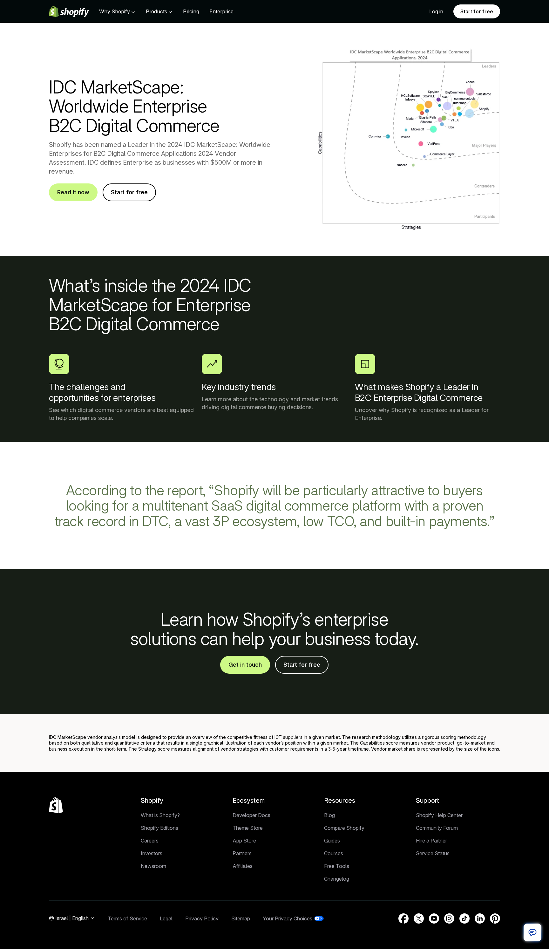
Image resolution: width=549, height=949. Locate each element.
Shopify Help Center (439, 815)
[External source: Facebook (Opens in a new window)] (403, 918)
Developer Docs (251, 815)
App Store (244, 840)
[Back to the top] (56, 805)
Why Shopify (114, 11)
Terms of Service (127, 918)
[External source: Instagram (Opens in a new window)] (449, 918)
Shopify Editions (159, 828)
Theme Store (248, 828)
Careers (150, 840)
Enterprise (221, 11)
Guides (332, 840)
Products (156, 11)
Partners (242, 853)
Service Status (433, 853)
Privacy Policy (202, 918)
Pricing (191, 11)
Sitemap (240, 918)
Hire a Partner (431, 840)
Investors (151, 853)
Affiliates (243, 866)
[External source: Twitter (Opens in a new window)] (419, 918)
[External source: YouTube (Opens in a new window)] (434, 918)
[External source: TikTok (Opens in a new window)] (464, 918)
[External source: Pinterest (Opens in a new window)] (495, 918)
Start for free (476, 11)
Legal (166, 918)
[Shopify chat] (532, 932)
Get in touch (245, 664)
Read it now (73, 192)
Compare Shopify (344, 828)
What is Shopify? (160, 815)
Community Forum (437, 828)
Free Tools (336, 866)
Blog (329, 815)
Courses (333, 853)
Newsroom (153, 866)
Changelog (336, 879)
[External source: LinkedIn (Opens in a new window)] (480, 918)
